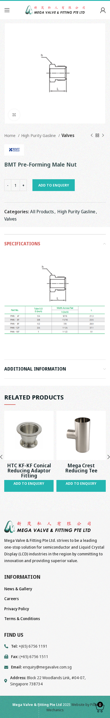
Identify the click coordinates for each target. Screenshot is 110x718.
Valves (67, 135)
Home (10, 135)
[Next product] (103, 135)
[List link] (55, 667)
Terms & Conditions (22, 618)
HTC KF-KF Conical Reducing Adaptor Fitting (29, 470)
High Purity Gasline (39, 135)
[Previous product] (91, 135)
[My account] (103, 10)
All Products (42, 211)
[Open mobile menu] (7, 10)
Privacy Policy (16, 608)
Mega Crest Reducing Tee (81, 468)
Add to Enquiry (53, 185)
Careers (11, 598)
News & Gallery (18, 588)
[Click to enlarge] (14, 114)
